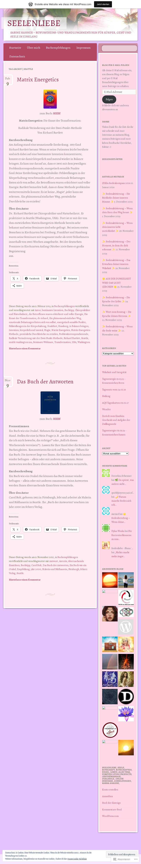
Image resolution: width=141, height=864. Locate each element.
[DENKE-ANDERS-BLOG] (126, 697)
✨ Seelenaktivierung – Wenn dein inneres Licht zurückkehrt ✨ (117, 227)
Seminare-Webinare (43, 342)
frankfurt (52, 326)
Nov (7, 382)
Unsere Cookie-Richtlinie (77, 858)
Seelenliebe (34, 23)
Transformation (62, 342)
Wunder (106, 409)
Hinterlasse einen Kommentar (25, 348)
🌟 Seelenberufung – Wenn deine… (120, 518)
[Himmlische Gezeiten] (110, 697)
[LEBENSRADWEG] (110, 730)
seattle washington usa (20, 342)
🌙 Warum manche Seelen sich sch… (121, 500)
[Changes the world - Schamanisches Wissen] (126, 662)
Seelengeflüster (112, 159)
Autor (38, 310)
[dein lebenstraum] (110, 645)
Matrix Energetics (38, 79)
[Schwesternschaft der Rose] (126, 679)
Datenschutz (17, 56)
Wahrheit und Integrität (114, 372)
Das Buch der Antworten (45, 381)
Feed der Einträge (111, 803)
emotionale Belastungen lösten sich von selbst (32, 322)
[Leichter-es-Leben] (126, 598)
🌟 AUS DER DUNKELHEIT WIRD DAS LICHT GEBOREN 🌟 (116, 282)
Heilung (106, 396)
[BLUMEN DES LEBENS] (126, 748)
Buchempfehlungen (58, 48)
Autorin (63, 561)
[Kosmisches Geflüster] (110, 747)
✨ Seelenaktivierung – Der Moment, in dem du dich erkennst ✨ (116, 245)
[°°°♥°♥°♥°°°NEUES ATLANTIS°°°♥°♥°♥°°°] (126, 714)
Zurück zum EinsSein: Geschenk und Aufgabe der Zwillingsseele (116, 420)
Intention (14, 330)
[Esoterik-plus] (110, 597)
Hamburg (63, 326)
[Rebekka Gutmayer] (125, 627)
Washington (84, 342)
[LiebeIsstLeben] (126, 612)
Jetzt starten (103, 4)
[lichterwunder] (110, 662)
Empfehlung (23, 569)
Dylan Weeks (117, 531)
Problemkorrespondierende (73, 334)
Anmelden (107, 796)
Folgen (109, 99)
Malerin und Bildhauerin (54, 569)
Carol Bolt (36, 565)
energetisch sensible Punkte (71, 322)
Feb (7, 80)
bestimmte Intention (52, 310)
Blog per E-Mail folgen (115, 65)
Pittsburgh (73, 569)
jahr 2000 (36, 569)
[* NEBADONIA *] (110, 714)
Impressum (83, 48)
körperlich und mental (31, 330)
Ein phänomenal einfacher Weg (65, 318)
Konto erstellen (110, 789)
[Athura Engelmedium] (110, 614)
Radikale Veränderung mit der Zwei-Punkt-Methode (36, 338)
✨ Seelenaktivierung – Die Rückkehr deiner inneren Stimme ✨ (116, 197)
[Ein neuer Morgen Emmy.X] (110, 580)
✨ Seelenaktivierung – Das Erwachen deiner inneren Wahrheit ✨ (116, 264)
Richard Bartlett (72, 338)
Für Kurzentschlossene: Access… (121, 535)
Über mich (33, 48)
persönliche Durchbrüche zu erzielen (39, 334)
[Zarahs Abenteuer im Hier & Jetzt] (110, 679)
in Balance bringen (78, 326)
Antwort (53, 561)
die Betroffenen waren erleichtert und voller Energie (56, 314)
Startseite (15, 48)
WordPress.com (110, 816)
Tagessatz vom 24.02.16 (114, 389)
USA (74, 342)
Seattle (84, 338)
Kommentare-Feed (112, 809)
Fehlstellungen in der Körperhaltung (27, 326)
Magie (47, 330)
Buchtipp (69, 310)
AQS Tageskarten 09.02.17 (115, 402)
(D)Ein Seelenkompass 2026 (116, 183)
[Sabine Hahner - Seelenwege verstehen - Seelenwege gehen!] (126, 580)
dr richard (42, 318)
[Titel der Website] (126, 645)
